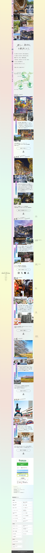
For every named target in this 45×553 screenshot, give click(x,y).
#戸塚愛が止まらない (12, 73)
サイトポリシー (16, 486)
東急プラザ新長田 (15, 531)
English (6, 276)
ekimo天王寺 (14, 533)
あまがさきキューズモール (25, 526)
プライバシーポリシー (16, 488)
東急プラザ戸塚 (14, 507)
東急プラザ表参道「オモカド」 (25, 502)
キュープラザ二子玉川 (15, 518)
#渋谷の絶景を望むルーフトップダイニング (12, 20)
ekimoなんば (24, 533)
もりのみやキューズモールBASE (25, 528)
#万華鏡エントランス (12, 37)
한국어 (6, 280)
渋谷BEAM (24, 518)
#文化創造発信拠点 (12, 49)
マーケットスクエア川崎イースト (25, 521)
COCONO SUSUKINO (15, 541)
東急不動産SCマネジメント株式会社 (18, 492)
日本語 (6, 274)
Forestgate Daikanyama (24, 510)
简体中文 (6, 277)
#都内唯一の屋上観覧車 (12, 61)
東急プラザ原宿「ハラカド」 (14, 505)
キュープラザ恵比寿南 (25, 515)
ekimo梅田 (14, 536)
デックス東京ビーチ (25, 507)
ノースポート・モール (15, 510)
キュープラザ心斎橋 (25, 531)
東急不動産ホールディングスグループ (18, 489)
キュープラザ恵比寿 (15, 515)
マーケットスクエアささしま (15, 546)
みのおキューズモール (15, 528)
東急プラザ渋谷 (14, 502)
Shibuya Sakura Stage (15, 513)
